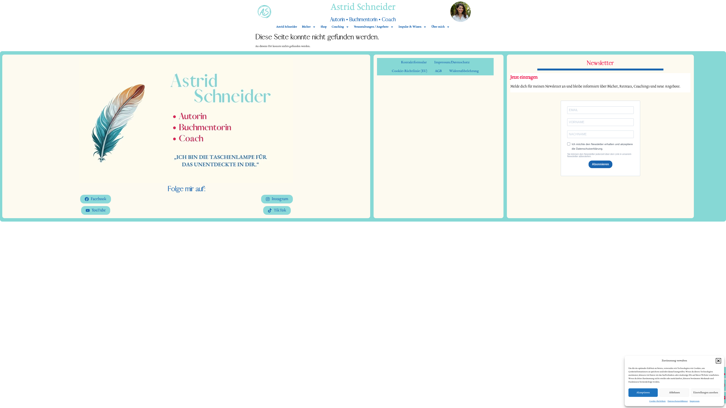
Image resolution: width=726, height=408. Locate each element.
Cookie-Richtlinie (657, 401)
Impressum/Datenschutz (452, 62)
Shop (324, 27)
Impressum (695, 401)
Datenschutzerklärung (678, 401)
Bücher (306, 27)
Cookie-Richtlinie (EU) (409, 71)
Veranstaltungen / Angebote (371, 27)
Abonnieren (600, 164)
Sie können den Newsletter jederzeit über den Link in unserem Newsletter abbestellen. (599, 155)
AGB (438, 71)
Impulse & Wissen (410, 27)
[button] (718, 361)
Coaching (338, 27)
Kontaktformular (414, 62)
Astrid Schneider (363, 7)
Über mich (438, 27)
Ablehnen (674, 392)
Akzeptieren (643, 392)
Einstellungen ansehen (705, 392)
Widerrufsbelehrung (464, 71)
